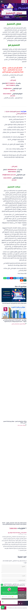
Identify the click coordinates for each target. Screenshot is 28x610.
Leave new (13, 528)
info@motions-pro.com (9, 89)
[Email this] (24, 278)
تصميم (22, 283)
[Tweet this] (18, 278)
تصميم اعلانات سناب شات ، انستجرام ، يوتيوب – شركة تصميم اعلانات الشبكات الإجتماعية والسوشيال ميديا (14, 523)
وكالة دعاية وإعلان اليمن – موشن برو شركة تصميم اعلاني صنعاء (14, 422)
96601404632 (12, 171)
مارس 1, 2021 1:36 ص (22, 534)
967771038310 (10, 85)
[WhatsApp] (22, 603)
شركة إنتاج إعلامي (21, 113)
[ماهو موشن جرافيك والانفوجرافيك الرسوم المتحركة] (14, 295)
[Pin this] (11, 278)
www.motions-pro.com (9, 94)
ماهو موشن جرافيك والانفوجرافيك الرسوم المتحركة (14, 303)
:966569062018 (12, 169)
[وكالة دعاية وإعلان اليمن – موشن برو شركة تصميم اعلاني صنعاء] (14, 371)
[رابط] (24, 1)
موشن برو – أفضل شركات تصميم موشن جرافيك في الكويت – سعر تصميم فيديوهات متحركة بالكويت (14, 320)
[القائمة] (1, 1)
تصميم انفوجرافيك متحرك (13, 111)
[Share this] (21, 278)
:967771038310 (10, 83)
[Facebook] (19, 603)
